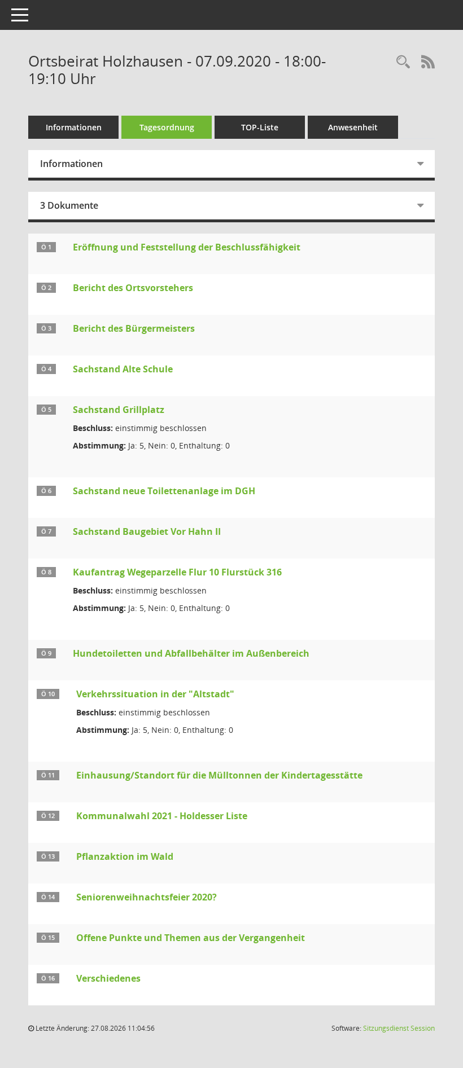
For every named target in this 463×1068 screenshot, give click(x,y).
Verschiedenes (108, 978)
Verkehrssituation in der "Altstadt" (155, 694)
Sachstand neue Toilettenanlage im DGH (164, 491)
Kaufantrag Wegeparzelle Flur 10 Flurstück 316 (177, 572)
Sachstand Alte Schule (123, 369)
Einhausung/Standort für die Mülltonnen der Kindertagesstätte (219, 775)
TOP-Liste (259, 127)
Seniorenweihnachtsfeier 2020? (146, 897)
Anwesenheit (353, 127)
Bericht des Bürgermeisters (134, 328)
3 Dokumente (69, 205)
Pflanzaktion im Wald (124, 856)
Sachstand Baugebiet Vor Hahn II (147, 531)
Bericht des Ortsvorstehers (133, 288)
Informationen (74, 127)
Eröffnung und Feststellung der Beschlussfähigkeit (186, 247)
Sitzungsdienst (399, 1028)
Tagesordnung (166, 127)
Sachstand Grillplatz (118, 409)
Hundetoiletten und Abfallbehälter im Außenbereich (191, 653)
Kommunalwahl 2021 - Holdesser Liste (161, 816)
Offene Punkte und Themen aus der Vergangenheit (190, 937)
